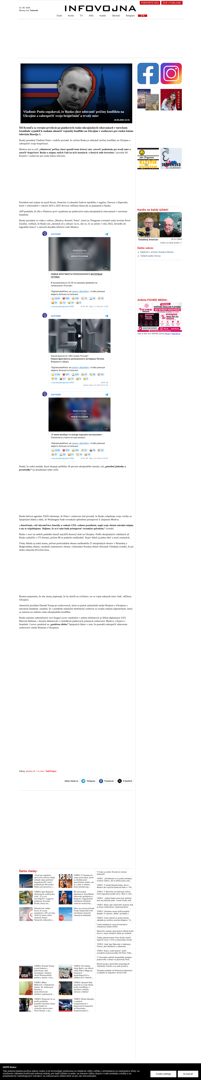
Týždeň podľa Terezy (150, 256)
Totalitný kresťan (148, 239)
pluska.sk (30, 771)
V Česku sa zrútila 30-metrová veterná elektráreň (111, 873)
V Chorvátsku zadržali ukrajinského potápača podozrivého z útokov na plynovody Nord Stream (114, 958)
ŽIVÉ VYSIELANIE (172, 3)
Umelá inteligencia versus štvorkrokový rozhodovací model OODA (112, 925)
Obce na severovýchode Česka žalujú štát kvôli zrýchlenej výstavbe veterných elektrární (84, 911)
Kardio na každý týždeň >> (171, 243)
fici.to (167, 333)
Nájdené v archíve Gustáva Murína (157, 252)
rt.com (40, 771)
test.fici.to (176, 333)
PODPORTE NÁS (150, 3)
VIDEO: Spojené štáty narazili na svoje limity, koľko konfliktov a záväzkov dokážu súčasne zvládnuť (84, 987)
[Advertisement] (100, 38)
